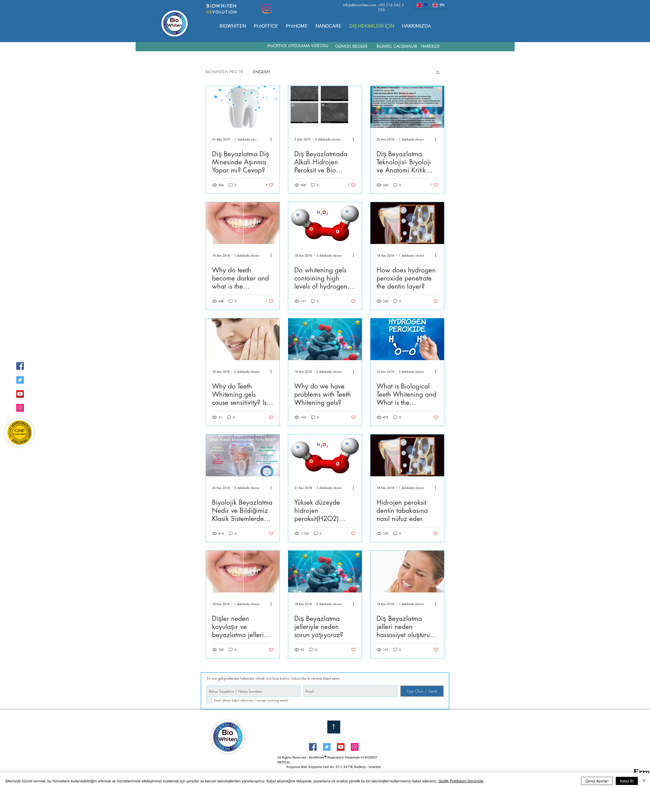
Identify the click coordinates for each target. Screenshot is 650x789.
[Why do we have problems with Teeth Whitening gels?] (325, 339)
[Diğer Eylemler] (273, 139)
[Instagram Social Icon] (355, 747)
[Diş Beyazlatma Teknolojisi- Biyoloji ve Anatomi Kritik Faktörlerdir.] (407, 107)
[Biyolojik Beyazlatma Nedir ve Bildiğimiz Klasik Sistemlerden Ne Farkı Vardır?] (243, 455)
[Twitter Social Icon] (327, 747)
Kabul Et (626, 780)
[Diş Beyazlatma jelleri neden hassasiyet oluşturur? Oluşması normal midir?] (407, 571)
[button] (437, 72)
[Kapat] (644, 781)
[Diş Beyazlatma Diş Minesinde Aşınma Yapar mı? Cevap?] (243, 107)
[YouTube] (20, 394)
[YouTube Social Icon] (341, 747)
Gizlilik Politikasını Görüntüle (460, 780)
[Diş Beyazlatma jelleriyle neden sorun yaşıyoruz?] (325, 571)
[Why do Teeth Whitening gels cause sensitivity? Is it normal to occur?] (243, 339)
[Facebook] (20, 366)
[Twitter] (20, 380)
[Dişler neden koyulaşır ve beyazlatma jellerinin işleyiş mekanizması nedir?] (243, 571)
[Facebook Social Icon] (313, 747)
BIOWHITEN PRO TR (224, 72)
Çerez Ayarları (597, 780)
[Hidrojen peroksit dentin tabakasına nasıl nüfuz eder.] (407, 455)
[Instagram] (267, 8)
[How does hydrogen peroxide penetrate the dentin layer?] (407, 223)
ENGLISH (261, 72)
